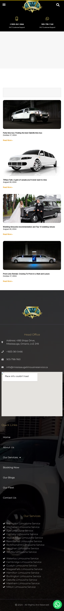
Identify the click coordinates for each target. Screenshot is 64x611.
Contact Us (9, 497)
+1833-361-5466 (17, 24)
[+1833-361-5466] (17, 18)
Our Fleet (8, 487)
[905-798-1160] (47, 18)
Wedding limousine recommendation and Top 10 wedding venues (29, 227)
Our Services (10, 457)
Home (6, 437)
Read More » (8, 140)
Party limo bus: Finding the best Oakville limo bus (22, 133)
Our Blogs (9, 477)
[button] (3, 4)
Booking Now (11, 467)
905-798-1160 (47, 24)
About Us (8, 447)
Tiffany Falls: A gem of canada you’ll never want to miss (25, 180)
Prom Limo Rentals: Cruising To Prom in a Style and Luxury (26, 274)
